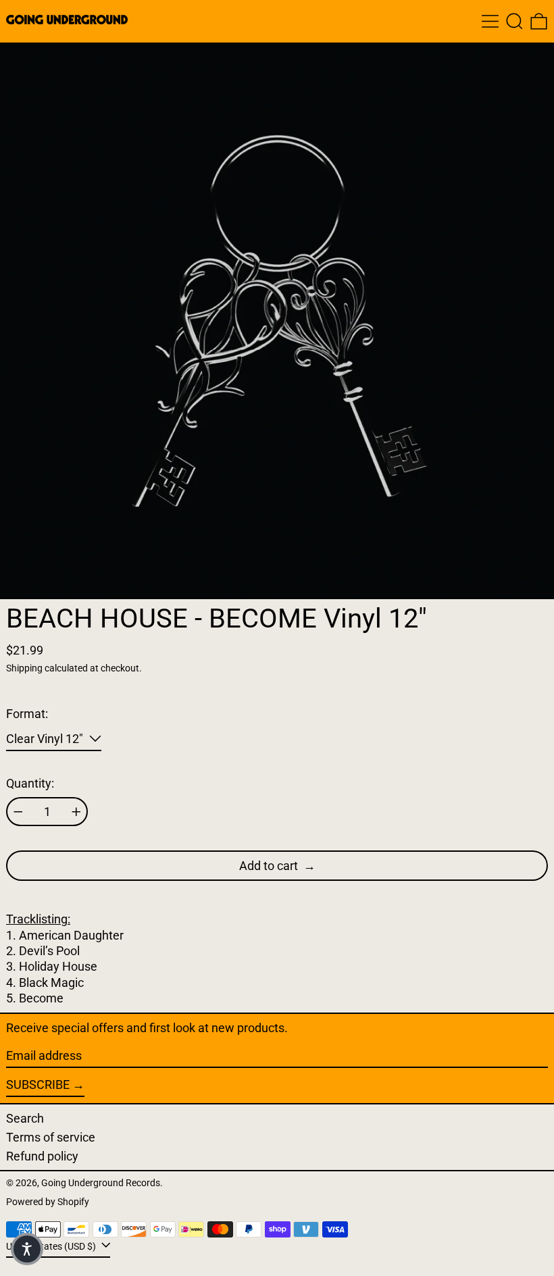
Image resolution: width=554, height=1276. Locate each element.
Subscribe (38, 1084)
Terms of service (50, 1137)
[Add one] (76, 812)
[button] (514, 21)
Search (25, 1118)
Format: (27, 714)
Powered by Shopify (47, 1202)
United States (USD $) (52, 1246)
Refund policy (42, 1156)
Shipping (24, 668)
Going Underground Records (100, 1183)
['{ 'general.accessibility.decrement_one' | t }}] (18, 812)
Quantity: (30, 783)
